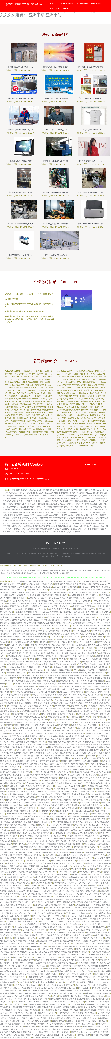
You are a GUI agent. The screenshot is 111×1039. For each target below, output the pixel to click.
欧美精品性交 (46, 833)
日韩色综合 (21, 805)
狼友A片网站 (86, 971)
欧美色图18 (59, 639)
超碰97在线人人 (98, 637)
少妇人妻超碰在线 (7, 595)
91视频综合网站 (77, 1032)
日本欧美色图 (98, 703)
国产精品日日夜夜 (48, 780)
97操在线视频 (24, 711)
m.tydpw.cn (90, 465)
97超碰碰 (34, 697)
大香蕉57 (44, 805)
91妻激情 (24, 949)
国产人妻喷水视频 (7, 778)
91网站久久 (105, 639)
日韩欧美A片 (43, 598)
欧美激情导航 (7, 957)
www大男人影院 (6, 924)
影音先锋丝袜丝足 (53, 617)
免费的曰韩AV (63, 811)
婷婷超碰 (105, 814)
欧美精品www (16, 744)
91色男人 (87, 861)
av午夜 (2, 725)
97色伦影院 (105, 827)
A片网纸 (101, 706)
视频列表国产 (64, 830)
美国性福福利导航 (32, 761)
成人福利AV (52, 684)
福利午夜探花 (17, 584)
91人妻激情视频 (46, 971)
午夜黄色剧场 (94, 634)
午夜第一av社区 (9, 1029)
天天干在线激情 (20, 852)
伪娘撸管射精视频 (70, 739)
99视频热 (41, 943)
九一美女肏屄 (85, 581)
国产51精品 (81, 584)
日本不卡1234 (19, 786)
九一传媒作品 (49, 935)
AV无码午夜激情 (76, 1013)
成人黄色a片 (81, 955)
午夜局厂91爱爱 (66, 631)
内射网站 (90, 764)
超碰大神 (63, 1026)
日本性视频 (68, 750)
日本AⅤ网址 (36, 916)
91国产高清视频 (35, 678)
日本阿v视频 (20, 709)
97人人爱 (53, 606)
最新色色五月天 (93, 955)
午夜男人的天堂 (33, 739)
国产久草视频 (101, 648)
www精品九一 (5, 659)
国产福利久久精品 (42, 775)
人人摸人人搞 (47, 838)
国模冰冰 (82, 968)
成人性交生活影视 (94, 695)
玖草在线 (77, 700)
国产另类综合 (32, 794)
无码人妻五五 (44, 612)
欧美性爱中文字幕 (31, 612)
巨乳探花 (14, 896)
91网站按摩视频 (69, 902)
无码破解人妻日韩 (61, 595)
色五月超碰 (64, 778)
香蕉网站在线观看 (25, 872)
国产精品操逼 (91, 697)
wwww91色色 (90, 733)
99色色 (9, 999)
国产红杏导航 (32, 896)
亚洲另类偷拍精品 (37, 974)
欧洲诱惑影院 (77, 747)
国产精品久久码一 (41, 957)
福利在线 (77, 971)
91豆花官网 (46, 689)
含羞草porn (61, 836)
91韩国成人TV (95, 946)
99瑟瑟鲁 (7, 584)
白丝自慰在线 (9, 709)
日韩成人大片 (55, 614)
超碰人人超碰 (72, 988)
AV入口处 (79, 628)
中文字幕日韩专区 (91, 653)
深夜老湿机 (67, 880)
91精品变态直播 (61, 764)
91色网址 (38, 667)
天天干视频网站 (20, 808)
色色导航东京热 (33, 885)
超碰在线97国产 (55, 1002)
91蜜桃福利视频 (10, 1035)
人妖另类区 (33, 686)
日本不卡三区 (63, 684)
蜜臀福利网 (51, 955)
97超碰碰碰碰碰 (98, 971)
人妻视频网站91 (72, 808)
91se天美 (24, 767)
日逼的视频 (99, 692)
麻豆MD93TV (34, 764)
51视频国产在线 (100, 957)
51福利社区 (15, 949)
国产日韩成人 (102, 642)
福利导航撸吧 (21, 905)
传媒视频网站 (20, 595)
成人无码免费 (37, 772)
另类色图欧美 (67, 941)
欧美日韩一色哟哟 (50, 659)
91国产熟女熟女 (63, 1013)
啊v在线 (76, 581)
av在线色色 (32, 598)
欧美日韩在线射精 (83, 902)
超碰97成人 (95, 803)
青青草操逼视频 (70, 584)
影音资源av (50, 841)
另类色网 (47, 996)
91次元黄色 (74, 827)
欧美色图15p (89, 916)
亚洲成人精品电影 (96, 783)
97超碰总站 (48, 603)
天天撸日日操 (78, 673)
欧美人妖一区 (79, 1002)
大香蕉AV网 (54, 1026)
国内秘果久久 (57, 620)
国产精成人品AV (38, 982)
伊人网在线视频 (55, 905)
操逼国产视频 (93, 833)
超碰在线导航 (22, 764)
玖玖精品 (45, 1002)
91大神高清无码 (78, 943)
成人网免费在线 (79, 623)
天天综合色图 (102, 866)
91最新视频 (72, 659)
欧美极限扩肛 (8, 783)
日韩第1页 (30, 877)
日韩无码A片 (65, 869)
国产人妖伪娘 (62, 769)
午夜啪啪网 (101, 603)
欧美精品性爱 (82, 739)
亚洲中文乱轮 (42, 609)
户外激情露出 (26, 910)
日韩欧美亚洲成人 (65, 673)
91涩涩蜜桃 (47, 883)
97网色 (78, 949)
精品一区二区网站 (65, 581)
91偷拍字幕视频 (14, 703)
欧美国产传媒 (102, 1007)
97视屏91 (105, 667)
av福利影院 (68, 899)
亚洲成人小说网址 (87, 670)
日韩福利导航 (29, 902)
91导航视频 (34, 1010)
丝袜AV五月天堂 (57, 1037)
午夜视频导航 (32, 941)
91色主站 (93, 816)
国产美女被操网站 (15, 623)
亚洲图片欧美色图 (47, 786)
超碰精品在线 (104, 714)
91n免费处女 (80, 642)
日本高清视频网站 (62, 675)
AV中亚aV (28, 913)
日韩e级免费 (55, 686)
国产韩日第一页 (50, 656)
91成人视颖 (17, 717)
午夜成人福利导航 (28, 924)
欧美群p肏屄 (55, 612)
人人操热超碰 (84, 874)
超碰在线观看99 (97, 861)
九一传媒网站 (62, 590)
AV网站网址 (17, 756)
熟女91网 (16, 957)
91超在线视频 (90, 866)
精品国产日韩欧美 (87, 684)
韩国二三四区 (93, 883)
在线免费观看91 (12, 827)
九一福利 (37, 1007)
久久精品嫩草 (27, 689)
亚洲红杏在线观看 (50, 847)
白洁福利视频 (32, 825)
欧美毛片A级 (78, 800)
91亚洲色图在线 (16, 747)
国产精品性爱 (96, 902)
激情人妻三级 (61, 720)
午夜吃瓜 (52, 590)
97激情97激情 (50, 979)
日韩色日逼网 (39, 692)
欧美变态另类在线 (29, 722)
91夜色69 (97, 667)
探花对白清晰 (36, 838)
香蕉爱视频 (88, 667)
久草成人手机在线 (14, 891)
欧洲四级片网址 (74, 767)
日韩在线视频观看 (58, 861)
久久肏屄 (15, 659)
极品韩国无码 (102, 800)
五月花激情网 (60, 913)
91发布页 (32, 791)
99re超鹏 (69, 836)
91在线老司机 (9, 885)
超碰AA (37, 858)
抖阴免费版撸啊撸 (55, 747)
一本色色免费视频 (103, 863)
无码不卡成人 (28, 858)
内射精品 (77, 836)
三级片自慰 (47, 667)
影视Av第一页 (55, 775)
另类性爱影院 (31, 634)
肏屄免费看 (36, 1037)
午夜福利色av (22, 971)
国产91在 (71, 764)
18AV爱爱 (94, 838)
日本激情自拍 (72, 883)
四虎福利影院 (96, 614)
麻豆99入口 (4, 894)
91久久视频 (98, 852)
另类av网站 (74, 706)
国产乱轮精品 (15, 689)
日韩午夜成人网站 (19, 739)
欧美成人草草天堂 (56, 750)
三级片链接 (38, 587)
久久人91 (95, 645)
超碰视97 (50, 1018)
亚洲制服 (73, 822)
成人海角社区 (40, 877)
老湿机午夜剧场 (9, 955)
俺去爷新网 (40, 844)
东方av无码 (21, 877)
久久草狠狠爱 (65, 733)
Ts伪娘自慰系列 (40, 836)
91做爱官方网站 (40, 963)
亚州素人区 (8, 753)
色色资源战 (75, 606)
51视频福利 (15, 822)
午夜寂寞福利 (57, 822)
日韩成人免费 (103, 631)
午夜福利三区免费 (99, 720)
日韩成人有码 (54, 869)
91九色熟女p (104, 1035)
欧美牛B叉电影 (6, 775)
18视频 (10, 612)
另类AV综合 (42, 825)
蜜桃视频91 (58, 758)
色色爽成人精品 (63, 979)
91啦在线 (95, 960)
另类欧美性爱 (73, 952)
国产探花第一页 (89, 648)
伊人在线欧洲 (28, 587)
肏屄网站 (6, 805)
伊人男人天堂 (57, 601)
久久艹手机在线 (86, 678)
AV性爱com (7, 637)
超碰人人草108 (51, 725)
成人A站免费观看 (62, 1004)
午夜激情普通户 (77, 869)
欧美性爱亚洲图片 (51, 648)
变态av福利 (91, 899)
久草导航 (16, 631)
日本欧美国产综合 (34, 1002)
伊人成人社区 (68, 609)
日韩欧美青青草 (64, 725)
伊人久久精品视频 (91, 786)
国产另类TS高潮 (21, 816)
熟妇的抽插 (83, 872)
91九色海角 (35, 758)
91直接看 (72, 955)
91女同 (23, 977)
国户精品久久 (9, 941)
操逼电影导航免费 (29, 908)
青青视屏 (40, 670)
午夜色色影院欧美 (103, 899)
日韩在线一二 (99, 711)
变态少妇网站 (64, 803)
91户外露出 (43, 778)
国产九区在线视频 (32, 861)
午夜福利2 (78, 648)
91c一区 (76, 670)
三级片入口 (90, 927)
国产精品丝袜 (66, 966)
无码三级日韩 (44, 927)
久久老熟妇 (36, 700)
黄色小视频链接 (64, 791)
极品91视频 (59, 753)
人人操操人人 (51, 943)
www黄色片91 (22, 952)
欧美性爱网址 (72, 592)
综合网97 (65, 888)
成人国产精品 (74, 841)
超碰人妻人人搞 (24, 656)
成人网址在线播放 (21, 927)
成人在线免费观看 (9, 731)
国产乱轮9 (86, 1035)
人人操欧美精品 (78, 866)
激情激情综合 (55, 761)
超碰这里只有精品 (9, 772)
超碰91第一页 (73, 678)
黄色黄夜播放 (28, 744)
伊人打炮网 (103, 709)
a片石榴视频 (74, 744)
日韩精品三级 (42, 930)
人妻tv (18, 966)
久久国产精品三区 (93, 686)
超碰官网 (43, 664)
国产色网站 (42, 717)
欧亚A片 (24, 673)
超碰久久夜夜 (74, 684)
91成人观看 (4, 614)
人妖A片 (30, 905)
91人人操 (86, 761)
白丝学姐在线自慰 (69, 709)
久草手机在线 (24, 603)
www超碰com (5, 996)
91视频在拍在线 (65, 866)
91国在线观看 (96, 659)
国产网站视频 (31, 581)
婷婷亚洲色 (19, 742)
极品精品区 (22, 620)
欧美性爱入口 (88, 1015)
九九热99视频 (46, 819)
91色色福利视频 (16, 830)
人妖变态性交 (58, 587)
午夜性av (28, 841)
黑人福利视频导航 (72, 780)
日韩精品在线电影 (72, 711)
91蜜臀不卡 (54, 960)
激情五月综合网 (25, 982)
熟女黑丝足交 (86, 908)
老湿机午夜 (77, 1015)
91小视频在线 (62, 955)
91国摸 (84, 1026)
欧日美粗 (9, 1004)
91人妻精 (96, 736)
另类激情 (13, 946)
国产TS (31, 960)
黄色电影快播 (8, 825)
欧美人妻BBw (47, 916)
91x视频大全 (76, 662)
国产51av (95, 595)
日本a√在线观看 (90, 800)
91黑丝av (8, 756)
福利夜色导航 (15, 988)
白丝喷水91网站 (97, 1010)
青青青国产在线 (6, 908)
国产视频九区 (13, 639)
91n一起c (98, 1002)
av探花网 (79, 1007)
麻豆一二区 (58, 880)
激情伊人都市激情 (70, 783)
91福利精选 (18, 913)
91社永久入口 (99, 1015)
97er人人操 (96, 601)
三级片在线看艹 (53, 626)
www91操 (73, 932)
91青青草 (74, 791)
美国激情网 (77, 880)
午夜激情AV (86, 941)
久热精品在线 (50, 769)
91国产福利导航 (104, 913)
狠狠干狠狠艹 (15, 910)
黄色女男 (57, 772)
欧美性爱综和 (58, 736)
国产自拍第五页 (79, 982)
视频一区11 (54, 1010)
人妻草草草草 (50, 844)
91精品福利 (102, 628)
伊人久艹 (74, 968)
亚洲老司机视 (104, 838)
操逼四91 (13, 620)
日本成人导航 (34, 985)
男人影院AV (20, 797)
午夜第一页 (20, 789)
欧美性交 (50, 963)
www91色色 (77, 977)
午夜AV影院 (35, 946)
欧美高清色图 (48, 899)
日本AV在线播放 (17, 996)
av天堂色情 (65, 614)
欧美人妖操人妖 (39, 841)
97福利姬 (92, 822)
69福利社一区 (64, 993)
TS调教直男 (54, 990)
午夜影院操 (93, 775)
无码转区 (6, 747)
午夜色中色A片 (11, 695)
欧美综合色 (81, 728)
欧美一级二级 (68, 1002)
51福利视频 (95, 827)
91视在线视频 (31, 938)
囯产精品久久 (54, 642)
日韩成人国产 (88, 888)
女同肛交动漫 (87, 836)
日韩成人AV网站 (95, 872)
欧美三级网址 (57, 800)
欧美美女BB (61, 930)
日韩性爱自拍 (29, 747)
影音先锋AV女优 (35, 880)
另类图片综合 (101, 1004)
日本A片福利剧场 (99, 830)
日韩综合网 (4, 935)
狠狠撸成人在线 (43, 623)
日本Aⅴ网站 (35, 833)
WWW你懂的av (20, 684)
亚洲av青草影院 (37, 656)
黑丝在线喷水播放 (92, 930)
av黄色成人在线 (12, 863)
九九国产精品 (52, 581)
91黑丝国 (51, 930)
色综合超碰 (42, 941)
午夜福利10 (56, 689)
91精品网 (39, 736)
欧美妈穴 (61, 1021)
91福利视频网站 (43, 814)
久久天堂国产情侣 (43, 924)
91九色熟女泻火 (60, 988)
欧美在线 (87, 825)
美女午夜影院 (11, 921)
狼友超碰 (74, 858)
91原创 (35, 910)
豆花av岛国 (36, 614)
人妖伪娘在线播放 (13, 667)
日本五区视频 (18, 888)
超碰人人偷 (64, 744)
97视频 (86, 758)
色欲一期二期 (24, 827)
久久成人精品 (23, 601)
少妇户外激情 (90, 673)
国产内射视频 (21, 645)
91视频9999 (43, 869)
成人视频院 (14, 919)
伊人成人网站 (65, 960)
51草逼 (66, 805)
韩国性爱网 (103, 847)
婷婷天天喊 (60, 780)
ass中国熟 (104, 645)
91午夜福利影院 (63, 932)
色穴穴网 (32, 670)
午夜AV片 (26, 833)
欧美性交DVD (70, 603)
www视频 (13, 670)
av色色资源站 (55, 946)
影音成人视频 (91, 642)
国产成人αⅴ (81, 722)
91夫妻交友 (56, 819)
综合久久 (105, 601)
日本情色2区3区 (37, 603)
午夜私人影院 (85, 803)
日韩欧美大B (87, 662)
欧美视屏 (54, 673)
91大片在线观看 (46, 789)
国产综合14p (95, 780)
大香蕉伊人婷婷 (66, 598)
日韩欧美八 (83, 587)
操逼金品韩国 (76, 772)
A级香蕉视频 (58, 971)
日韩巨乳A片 (53, 830)
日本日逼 (94, 1035)
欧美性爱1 (98, 750)
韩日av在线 (81, 697)
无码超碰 (83, 841)
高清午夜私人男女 (64, 943)
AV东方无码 (4, 642)
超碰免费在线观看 (25, 899)
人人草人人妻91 (77, 894)
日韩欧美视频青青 (68, 617)
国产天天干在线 (51, 791)
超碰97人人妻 (32, 811)
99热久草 (51, 664)
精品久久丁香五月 (36, 767)
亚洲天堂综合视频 (86, 811)
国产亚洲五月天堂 (23, 1029)
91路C (100, 728)
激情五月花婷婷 (25, 919)
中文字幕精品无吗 (96, 758)
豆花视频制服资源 (102, 656)
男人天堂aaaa (18, 841)
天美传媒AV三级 (16, 648)
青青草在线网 (45, 1024)
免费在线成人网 (20, 825)
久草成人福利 (56, 924)
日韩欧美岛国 (87, 830)
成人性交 (77, 637)
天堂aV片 (76, 631)
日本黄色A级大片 (6, 728)
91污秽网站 (64, 974)
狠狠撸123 (29, 725)
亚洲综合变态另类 (54, 742)
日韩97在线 (79, 863)
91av (93, 650)
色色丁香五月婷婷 (69, 728)
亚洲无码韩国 (36, 803)
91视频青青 (30, 590)
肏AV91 (97, 623)
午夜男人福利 (9, 1021)
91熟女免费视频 (77, 626)
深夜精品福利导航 (32, 789)
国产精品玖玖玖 (64, 968)
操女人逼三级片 (63, 653)
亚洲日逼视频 (65, 957)
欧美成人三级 (37, 695)
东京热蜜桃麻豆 (82, 849)
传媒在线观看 (99, 681)
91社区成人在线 (95, 849)
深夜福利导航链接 (15, 833)
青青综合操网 (13, 711)
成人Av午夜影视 (78, 733)
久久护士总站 (47, 952)
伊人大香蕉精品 (90, 1007)
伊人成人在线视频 (63, 852)
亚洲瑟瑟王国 (34, 866)
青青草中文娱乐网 (58, 714)
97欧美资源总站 (48, 678)
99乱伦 (59, 1007)
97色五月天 (23, 733)
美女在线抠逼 (56, 783)
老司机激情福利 (69, 1007)
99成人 (57, 628)
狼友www (103, 584)
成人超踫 (74, 874)
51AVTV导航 (15, 894)
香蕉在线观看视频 (67, 628)
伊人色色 (16, 979)
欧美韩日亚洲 (22, 598)
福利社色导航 (42, 681)
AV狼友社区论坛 (19, 1002)
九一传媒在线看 (102, 979)
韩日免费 (50, 697)
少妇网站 (57, 706)
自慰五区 (102, 653)
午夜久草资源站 (14, 977)
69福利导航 (10, 874)
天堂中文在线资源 (73, 908)
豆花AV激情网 (43, 990)
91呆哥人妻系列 (59, 794)
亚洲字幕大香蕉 (44, 808)
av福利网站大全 (18, 637)
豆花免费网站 (40, 1004)
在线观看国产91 (67, 686)
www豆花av (59, 697)
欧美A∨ (59, 902)
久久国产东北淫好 (60, 767)
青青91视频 (23, 863)
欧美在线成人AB (66, 1010)
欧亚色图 (82, 791)
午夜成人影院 (19, 861)
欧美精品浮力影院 (28, 631)
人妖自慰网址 (9, 905)
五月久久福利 (47, 880)
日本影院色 (29, 1004)
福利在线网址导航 (26, 847)
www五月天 (59, 786)
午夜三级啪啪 (32, 808)
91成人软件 (12, 601)
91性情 (80, 861)
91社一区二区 (9, 797)
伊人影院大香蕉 (57, 985)
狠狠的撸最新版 (77, 667)
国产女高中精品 (9, 780)
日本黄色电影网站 (36, 650)
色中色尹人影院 (16, 858)
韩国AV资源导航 (53, 634)
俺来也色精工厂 (29, 1032)
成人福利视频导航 (34, 894)
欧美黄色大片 (42, 709)
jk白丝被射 (36, 888)
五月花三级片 (102, 756)
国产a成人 (47, 874)
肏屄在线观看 (8, 1026)
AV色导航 (25, 891)
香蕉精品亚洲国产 (102, 999)
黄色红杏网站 (83, 778)
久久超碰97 (4, 736)
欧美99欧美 (4, 670)
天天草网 (93, 877)
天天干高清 (37, 899)
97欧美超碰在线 (62, 938)
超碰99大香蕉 (57, 885)
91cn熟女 (68, 982)
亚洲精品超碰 (96, 814)
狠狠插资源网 (16, 1032)
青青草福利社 (59, 711)
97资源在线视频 (90, 1013)
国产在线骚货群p (32, 1021)
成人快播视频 (91, 1024)
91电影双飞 (30, 637)
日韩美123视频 (31, 990)
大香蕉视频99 (78, 750)
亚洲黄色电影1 (72, 794)
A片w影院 (41, 938)
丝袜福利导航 (54, 1032)
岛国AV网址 (80, 921)
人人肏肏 (103, 930)
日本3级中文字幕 (95, 664)
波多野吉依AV (47, 584)
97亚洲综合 (86, 990)
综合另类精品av (90, 844)
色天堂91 (76, 753)
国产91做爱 (22, 626)
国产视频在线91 (54, 966)
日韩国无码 (77, 601)
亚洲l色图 (6, 744)
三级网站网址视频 (24, 614)
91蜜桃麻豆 (14, 847)
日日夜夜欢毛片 (101, 670)
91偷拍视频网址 (79, 899)
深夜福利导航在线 (59, 1024)
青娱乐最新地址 (47, 592)
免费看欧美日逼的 (41, 905)
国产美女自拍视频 (80, 847)
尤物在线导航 (21, 885)
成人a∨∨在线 (80, 985)
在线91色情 (106, 905)
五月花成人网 (99, 888)
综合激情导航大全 (33, 819)
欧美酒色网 (45, 946)
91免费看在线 (76, 960)
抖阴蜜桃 (30, 645)
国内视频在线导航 (49, 852)
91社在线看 (26, 1024)
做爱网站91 (89, 656)
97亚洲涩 (49, 1035)
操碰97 (66, 822)
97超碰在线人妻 (42, 590)
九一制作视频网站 (103, 612)
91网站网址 (82, 789)
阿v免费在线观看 (89, 819)
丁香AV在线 (44, 1010)
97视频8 (83, 706)
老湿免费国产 (104, 966)
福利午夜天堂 (16, 587)
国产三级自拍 (95, 769)
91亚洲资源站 (19, 938)
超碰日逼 (48, 756)
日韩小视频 (17, 1010)
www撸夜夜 (50, 1004)
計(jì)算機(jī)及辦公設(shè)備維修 (41, 553)
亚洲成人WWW (54, 733)
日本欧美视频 (20, 590)
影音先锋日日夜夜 (9, 990)
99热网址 (9, 938)
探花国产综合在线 (83, 1021)
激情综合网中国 (9, 761)
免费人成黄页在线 (40, 872)
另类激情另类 (24, 769)
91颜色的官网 (17, 609)
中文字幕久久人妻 (78, 620)
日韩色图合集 (49, 913)
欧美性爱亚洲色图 (68, 849)
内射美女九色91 (74, 720)
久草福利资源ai (96, 794)
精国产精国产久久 (17, 902)
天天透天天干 (70, 786)
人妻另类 (89, 858)
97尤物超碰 (25, 758)
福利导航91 (90, 791)
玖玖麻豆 (74, 725)
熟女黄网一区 (43, 720)
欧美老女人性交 (73, 650)
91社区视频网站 (10, 626)
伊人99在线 (4, 620)
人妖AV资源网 (67, 1015)
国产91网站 (23, 650)
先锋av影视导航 (60, 816)
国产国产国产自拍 (26, 653)
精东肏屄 (52, 662)
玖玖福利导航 (70, 1035)
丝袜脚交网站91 (103, 592)
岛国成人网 (86, 1018)
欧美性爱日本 (59, 603)
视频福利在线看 (76, 675)
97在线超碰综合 (59, 919)
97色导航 (73, 778)
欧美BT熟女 (77, 761)
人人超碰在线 (26, 703)
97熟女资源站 (95, 952)
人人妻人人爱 (94, 739)
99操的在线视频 (31, 943)
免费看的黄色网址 (21, 866)
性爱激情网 (4, 968)
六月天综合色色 (46, 731)
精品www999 (34, 949)
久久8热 (54, 811)
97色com (16, 924)
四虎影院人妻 (79, 686)
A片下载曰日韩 (47, 711)
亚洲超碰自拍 (40, 849)
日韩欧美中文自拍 (48, 888)
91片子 (35, 869)
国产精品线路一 (50, 653)
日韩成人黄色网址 (29, 623)
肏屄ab (39, 659)
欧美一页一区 (86, 595)
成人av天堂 (4, 720)
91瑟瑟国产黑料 (70, 838)
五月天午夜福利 (16, 736)
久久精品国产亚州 (53, 849)
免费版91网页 (90, 1004)
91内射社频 (28, 692)
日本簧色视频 (49, 675)
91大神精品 (11, 1018)
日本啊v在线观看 (6, 866)
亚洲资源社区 (36, 827)
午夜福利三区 (54, 631)
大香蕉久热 (57, 700)
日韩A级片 (106, 695)
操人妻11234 (86, 767)
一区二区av (70, 863)
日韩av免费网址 (40, 1018)
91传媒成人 (34, 891)
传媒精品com (46, 601)
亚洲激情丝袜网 (22, 686)
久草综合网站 (47, 894)
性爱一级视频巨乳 (99, 908)
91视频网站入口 (92, 982)
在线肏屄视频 (43, 1026)
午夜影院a (24, 880)
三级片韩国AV (101, 968)
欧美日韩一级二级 (77, 993)
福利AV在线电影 (68, 949)
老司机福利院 (84, 794)
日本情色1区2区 (23, 946)
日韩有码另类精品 (99, 855)
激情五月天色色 (42, 631)
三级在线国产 (5, 819)
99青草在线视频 (14, 758)
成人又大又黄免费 (33, 595)
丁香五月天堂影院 (50, 650)
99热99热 (42, 697)
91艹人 (26, 714)
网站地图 (65, 573)
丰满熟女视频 (102, 869)
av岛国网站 (95, 639)
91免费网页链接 (88, 797)
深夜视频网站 (102, 844)
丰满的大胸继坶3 (10, 899)
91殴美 (30, 626)
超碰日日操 (61, 855)
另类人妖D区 (72, 919)
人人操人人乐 (85, 650)
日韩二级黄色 (67, 623)
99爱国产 (93, 885)
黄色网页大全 (55, 623)
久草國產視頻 (5, 1032)
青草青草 (77, 941)
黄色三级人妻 (12, 656)
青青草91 (22, 896)
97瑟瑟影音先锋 (6, 844)
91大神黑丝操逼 (56, 927)
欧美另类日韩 (100, 620)
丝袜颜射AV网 (45, 891)
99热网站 (22, 811)
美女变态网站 (99, 935)
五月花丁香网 (48, 706)
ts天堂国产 (35, 1024)
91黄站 (79, 1035)
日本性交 (11, 855)
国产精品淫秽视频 (15, 869)
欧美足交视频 (42, 684)
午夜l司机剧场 (98, 700)
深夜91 (38, 783)
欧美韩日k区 (45, 673)
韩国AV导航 (42, 634)
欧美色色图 (67, 747)
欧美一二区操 (8, 861)
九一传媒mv (35, 592)
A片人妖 (58, 728)
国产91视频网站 (75, 888)
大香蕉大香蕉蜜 (56, 637)
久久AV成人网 (26, 1013)
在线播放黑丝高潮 (21, 960)
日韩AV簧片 (20, 1021)
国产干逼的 (75, 803)
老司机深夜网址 (57, 703)
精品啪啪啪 (51, 902)
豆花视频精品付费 (41, 744)
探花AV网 (96, 1032)
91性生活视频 (17, 697)
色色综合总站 (79, 896)
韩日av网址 (35, 664)
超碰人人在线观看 (92, 891)
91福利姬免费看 (93, 584)
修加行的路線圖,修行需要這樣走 (55, 67)
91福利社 (91, 910)
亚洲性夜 (103, 960)
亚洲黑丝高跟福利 (90, 628)
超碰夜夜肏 (51, 863)
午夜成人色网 (92, 728)
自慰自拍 (93, 603)
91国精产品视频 (25, 700)
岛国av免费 (90, 620)
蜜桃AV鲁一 (77, 758)
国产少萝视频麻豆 (65, 847)
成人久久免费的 (85, 645)
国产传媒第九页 (30, 609)
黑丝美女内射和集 (63, 664)
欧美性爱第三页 (27, 957)
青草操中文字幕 (23, 731)
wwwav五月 (62, 659)
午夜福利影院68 (14, 767)
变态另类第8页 (33, 673)
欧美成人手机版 (47, 758)
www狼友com (96, 581)
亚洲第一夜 (73, 645)
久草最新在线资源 (86, 974)
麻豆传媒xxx (41, 581)
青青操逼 (11, 943)
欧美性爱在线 (40, 728)
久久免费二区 (88, 681)
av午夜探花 (30, 844)
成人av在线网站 (90, 869)
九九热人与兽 (39, 756)
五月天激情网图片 (90, 598)
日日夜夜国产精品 (68, 634)
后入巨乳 (83, 695)
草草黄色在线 (47, 700)
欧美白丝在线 (29, 775)
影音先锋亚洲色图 (67, 642)
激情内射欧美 (15, 968)
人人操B (74, 664)
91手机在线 (58, 899)
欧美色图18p (104, 717)
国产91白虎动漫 (70, 789)
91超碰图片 (14, 769)
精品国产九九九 (10, 952)
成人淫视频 (68, 833)
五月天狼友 (104, 739)
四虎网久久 (53, 866)
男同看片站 (80, 692)
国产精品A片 (69, 985)
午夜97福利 (95, 590)
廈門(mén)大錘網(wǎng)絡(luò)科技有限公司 (24, 4)
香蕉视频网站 (62, 844)
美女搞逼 (40, 797)
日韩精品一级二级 (33, 805)
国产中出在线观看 (62, 935)
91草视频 (91, 612)
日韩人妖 (29, 1018)
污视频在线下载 (50, 855)
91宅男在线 (14, 803)
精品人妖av (37, 874)
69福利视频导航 (17, 963)
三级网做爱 (4, 769)
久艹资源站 (38, 847)
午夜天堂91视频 (24, 706)
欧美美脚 (45, 614)
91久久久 (32, 733)
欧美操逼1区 (9, 590)
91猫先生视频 (27, 966)
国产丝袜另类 (28, 584)
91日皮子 (87, 855)
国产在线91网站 (22, 993)
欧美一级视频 (77, 819)
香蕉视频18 (97, 678)
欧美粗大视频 (45, 861)
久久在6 (52, 720)
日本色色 (81, 932)
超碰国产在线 (13, 678)
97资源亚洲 (18, 612)
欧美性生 (65, 924)
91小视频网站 (51, 982)
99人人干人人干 (33, 921)
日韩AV (5, 733)
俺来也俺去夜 (84, 725)
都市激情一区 (94, 924)
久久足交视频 (19, 581)
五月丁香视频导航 (94, 722)
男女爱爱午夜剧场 (24, 772)
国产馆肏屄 (48, 767)
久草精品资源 (31, 709)
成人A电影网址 (10, 877)
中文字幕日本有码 (45, 794)
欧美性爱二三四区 (22, 778)
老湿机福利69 (82, 919)
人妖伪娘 (43, 955)
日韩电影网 (70, 1021)
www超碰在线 (86, 720)
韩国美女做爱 (58, 789)
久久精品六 (54, 803)
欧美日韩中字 (31, 681)
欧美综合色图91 (59, 756)
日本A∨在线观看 (27, 667)
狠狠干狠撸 (90, 932)
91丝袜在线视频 (51, 692)
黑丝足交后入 (53, 598)
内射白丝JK (91, 985)
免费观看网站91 (29, 662)
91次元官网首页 (6, 1002)
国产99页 (62, 648)
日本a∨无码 (85, 717)
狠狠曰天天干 (61, 797)
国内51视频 (85, 631)
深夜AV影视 (52, 872)
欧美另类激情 (8, 808)
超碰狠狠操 (78, 703)
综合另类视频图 (64, 858)
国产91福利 (62, 872)
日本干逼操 (74, 811)
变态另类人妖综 (17, 617)
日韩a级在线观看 (99, 894)
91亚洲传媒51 (58, 896)
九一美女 (100, 1013)
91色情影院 (66, 819)
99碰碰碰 (32, 993)
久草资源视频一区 (52, 974)
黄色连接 (51, 910)
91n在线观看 (35, 780)
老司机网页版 (19, 1026)
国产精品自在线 (87, 938)
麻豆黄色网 (17, 908)
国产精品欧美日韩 (84, 736)
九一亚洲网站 (53, 825)
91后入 (77, 885)
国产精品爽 (85, 885)
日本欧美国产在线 (9, 883)
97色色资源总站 (64, 606)
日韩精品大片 (56, 891)
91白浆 (101, 919)
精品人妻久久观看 (103, 772)
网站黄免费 (66, 742)
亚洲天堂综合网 (79, 927)
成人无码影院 (87, 700)
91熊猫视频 (35, 988)
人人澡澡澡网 (5, 949)
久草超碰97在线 (10, 598)
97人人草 (98, 797)
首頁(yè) (53, 3)
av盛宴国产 (92, 841)
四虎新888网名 (73, 877)
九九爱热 (45, 827)
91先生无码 (10, 645)
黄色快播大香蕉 (60, 592)
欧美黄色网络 (29, 935)
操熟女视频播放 (81, 910)
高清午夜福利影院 (35, 753)
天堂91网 (104, 623)
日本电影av (34, 731)
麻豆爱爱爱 (58, 584)
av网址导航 (87, 675)
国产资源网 (38, 648)
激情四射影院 (38, 675)
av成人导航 (53, 681)
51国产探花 (68, 971)
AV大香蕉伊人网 (9, 750)
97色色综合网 (32, 977)
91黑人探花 (47, 587)
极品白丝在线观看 (64, 662)
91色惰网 (60, 982)
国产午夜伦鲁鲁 (102, 977)
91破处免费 (25, 988)
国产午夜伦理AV (54, 645)
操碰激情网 (59, 1018)
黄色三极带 (21, 921)
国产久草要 (44, 761)
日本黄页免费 (91, 592)
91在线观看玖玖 (38, 1035)
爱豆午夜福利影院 (47, 764)
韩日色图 (66, 620)
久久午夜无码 (88, 957)
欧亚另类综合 (27, 756)
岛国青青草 (27, 916)
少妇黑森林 (26, 628)
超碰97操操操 (96, 761)
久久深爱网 (20, 1018)
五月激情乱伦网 (63, 827)
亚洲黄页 (13, 614)
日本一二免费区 (31, 1026)
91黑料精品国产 (51, 670)
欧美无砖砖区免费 (74, 797)
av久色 (13, 805)
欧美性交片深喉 (94, 1026)
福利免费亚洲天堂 (11, 653)
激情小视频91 (57, 833)
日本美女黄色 (76, 957)
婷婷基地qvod (46, 800)
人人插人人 (69, 896)
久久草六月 (42, 910)
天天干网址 (68, 703)
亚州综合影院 (31, 750)
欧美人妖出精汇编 (30, 999)
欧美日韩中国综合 (28, 979)
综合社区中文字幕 (82, 617)
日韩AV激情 (77, 1018)
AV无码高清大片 (82, 946)
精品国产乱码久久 (24, 695)
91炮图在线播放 (53, 717)
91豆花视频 (91, 609)
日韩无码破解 (54, 957)
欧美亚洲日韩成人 (24, 883)
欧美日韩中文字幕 (21, 728)
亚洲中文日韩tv (83, 769)
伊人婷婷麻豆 (24, 803)
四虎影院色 (94, 709)
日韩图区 (85, 816)
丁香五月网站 (85, 827)
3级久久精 (81, 714)
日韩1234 (75, 695)
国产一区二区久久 (47, 739)
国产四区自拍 (34, 601)
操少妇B (14, 872)
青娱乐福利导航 (83, 603)
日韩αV (94, 631)
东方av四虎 (97, 836)
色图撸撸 (7, 692)
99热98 (32, 728)
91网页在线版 (66, 761)
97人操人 (101, 598)
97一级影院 (60, 863)
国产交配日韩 (102, 819)
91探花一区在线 (68, 905)
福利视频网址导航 (88, 979)
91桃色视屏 (80, 891)
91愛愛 (64, 775)
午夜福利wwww (66, 990)
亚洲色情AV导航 (24, 838)
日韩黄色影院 (103, 877)
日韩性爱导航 (37, 883)
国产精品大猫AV (103, 841)
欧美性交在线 (41, 902)
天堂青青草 (87, 703)
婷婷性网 (64, 645)
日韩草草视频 (75, 924)
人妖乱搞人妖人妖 (30, 717)
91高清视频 (72, 769)
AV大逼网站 (42, 722)
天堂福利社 (89, 943)
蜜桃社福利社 (51, 977)
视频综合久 (44, 866)
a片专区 (16, 880)
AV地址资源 (62, 722)
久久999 (89, 896)
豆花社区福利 (19, 725)
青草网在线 (104, 891)
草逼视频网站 (27, 932)
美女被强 (87, 614)
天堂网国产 (66, 874)
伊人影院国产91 (86, 711)
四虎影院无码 (66, 999)
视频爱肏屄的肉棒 (21, 753)
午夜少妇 (76, 1010)
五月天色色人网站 (83, 639)
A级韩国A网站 (103, 816)
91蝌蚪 (8, 814)
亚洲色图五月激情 (49, 1007)
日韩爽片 (26, 1010)
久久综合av (104, 725)
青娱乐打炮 (84, 780)
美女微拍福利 (24, 639)
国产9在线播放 (11, 706)
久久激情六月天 (77, 614)
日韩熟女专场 (8, 852)
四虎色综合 (62, 692)
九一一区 (39, 935)
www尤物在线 (95, 905)
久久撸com (56, 667)
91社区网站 (62, 877)
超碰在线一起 (37, 913)
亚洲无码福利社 (61, 678)
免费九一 (81, 592)
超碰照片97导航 (96, 963)
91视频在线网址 (79, 999)
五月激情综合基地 (45, 896)
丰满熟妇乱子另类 (37, 769)
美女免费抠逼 (58, 1029)
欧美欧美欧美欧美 (15, 662)
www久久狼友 (45, 885)
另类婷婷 (58, 739)
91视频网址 (10, 664)
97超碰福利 (81, 756)
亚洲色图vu (44, 949)
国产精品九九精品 (89, 996)
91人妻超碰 (91, 968)
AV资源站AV (58, 838)
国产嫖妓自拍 (42, 830)
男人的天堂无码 (84, 659)
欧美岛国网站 (11, 791)
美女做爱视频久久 (23, 664)
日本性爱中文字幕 (42, 960)
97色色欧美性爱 (82, 634)
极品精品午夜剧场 (80, 833)
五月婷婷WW (97, 941)
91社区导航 (57, 894)
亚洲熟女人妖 (90, 863)
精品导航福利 (76, 830)
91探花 (55, 1021)
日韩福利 (53, 827)
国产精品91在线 (40, 626)
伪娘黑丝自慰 (42, 733)
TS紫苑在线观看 (20, 800)
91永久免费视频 (83, 963)
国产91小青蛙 (103, 617)
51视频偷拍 (88, 852)
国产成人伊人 (48, 753)
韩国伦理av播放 (61, 841)
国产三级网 (74, 974)
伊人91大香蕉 (103, 1029)
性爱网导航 (100, 650)
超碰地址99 (22, 794)
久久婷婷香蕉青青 (32, 786)
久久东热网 (34, 1029)
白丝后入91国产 (89, 977)
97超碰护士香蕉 (81, 1029)
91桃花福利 (67, 758)
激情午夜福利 (17, 714)
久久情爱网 (99, 943)
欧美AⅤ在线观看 (18, 681)
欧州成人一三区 (69, 891)
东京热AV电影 (55, 949)
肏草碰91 (18, 1015)
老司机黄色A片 (52, 993)
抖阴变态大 (8, 913)
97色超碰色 (106, 722)
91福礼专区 (7, 681)
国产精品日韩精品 (24, 1035)
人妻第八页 (4, 916)
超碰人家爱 (88, 626)
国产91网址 (41, 742)
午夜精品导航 (83, 664)
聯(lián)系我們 (96, 3)
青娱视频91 (86, 601)
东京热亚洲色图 (19, 844)
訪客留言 (65, 8)
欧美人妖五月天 (18, 814)
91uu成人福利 (5, 697)
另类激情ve (7, 714)
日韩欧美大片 (55, 999)
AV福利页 (50, 728)
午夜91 (46, 606)
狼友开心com (13, 650)
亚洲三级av (99, 789)
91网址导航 (68, 927)
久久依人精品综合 (91, 966)
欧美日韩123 (46, 822)
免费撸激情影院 (51, 968)
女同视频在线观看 (56, 805)
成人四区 (27, 617)
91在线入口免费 (64, 681)
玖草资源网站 (65, 1032)
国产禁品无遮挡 (41, 645)
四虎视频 (20, 990)
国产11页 (42, 977)
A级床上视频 (69, 1029)
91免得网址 (93, 919)
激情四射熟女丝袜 (11, 700)
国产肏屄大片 (38, 855)
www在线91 (33, 927)
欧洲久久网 (38, 653)
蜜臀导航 (9, 800)
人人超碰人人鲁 (35, 952)
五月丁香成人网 (16, 916)
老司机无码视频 (47, 816)
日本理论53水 (59, 916)
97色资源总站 (71, 714)
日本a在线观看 (50, 932)
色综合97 (71, 844)
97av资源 (95, 1018)
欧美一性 (9, 960)
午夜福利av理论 (6, 841)
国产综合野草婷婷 (38, 617)
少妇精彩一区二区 (29, 1015)
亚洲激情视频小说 (68, 946)
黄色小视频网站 (39, 1013)
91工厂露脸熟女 (85, 689)
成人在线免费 (31, 797)
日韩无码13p (51, 938)
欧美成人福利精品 (58, 808)
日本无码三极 (96, 805)
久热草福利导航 (42, 1032)
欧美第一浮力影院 (74, 1026)
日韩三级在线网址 (18, 819)
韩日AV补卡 (35, 639)
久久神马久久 (76, 742)
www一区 (88, 1032)
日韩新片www (26, 675)
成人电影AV (4, 830)
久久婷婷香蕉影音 (55, 609)
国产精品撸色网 (83, 709)
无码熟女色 (100, 910)
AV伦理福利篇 (17, 692)
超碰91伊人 (46, 783)
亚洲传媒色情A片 (73, 913)
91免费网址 (20, 761)
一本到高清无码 (46, 1029)
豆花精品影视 (52, 877)
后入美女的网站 (77, 852)
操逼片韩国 (78, 825)
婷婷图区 (47, 703)
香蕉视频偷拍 (61, 910)
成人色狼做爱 (68, 700)
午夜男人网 (102, 885)
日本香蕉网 (24, 659)
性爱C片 (53, 858)
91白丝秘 (68, 753)
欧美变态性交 (96, 988)
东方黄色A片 (96, 825)
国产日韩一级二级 (11, 836)
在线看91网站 (11, 794)
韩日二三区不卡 (84, 988)
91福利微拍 (77, 990)
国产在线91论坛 (101, 916)
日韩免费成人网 (44, 811)
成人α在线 (67, 894)
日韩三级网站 (73, 872)
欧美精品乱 (100, 791)
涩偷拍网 (85, 772)
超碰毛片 (70, 648)
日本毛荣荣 (10, 686)
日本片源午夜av (33, 800)
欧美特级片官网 (34, 816)
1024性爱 (79, 844)
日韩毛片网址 (103, 775)
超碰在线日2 (50, 797)
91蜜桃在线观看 (63, 656)
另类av (93, 772)
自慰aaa (87, 814)
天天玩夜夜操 (28, 1007)
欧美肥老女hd (46, 620)
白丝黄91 (38, 584)
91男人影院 (101, 697)
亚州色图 (79, 786)
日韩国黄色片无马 (76, 814)
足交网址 (81, 930)
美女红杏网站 (60, 963)
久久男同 (6, 689)
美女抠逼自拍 (75, 935)
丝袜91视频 (86, 637)
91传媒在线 (51, 836)
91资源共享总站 (41, 747)
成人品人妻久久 (47, 988)
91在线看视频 (17, 849)
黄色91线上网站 (23, 592)
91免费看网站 (87, 949)
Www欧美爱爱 (42, 750)
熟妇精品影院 (68, 637)
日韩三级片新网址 (93, 921)
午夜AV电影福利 (47, 595)
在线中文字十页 (71, 736)
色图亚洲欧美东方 (65, 670)
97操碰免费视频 (49, 695)
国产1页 (55, 996)
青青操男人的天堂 (7, 816)
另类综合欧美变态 (76, 653)
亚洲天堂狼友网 (14, 1037)
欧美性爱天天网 (29, 736)
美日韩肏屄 (67, 800)
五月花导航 (60, 908)
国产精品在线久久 (22, 780)
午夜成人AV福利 (100, 811)
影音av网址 (56, 1015)
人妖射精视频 (105, 993)
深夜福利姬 (89, 750)
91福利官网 (97, 662)
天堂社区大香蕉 (9, 993)
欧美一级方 (66, 772)
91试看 (104, 1021)
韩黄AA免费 (29, 783)
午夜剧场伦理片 (99, 896)
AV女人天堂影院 (87, 606)
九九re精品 (20, 943)
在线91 (7, 963)
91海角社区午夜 (87, 935)
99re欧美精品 (101, 927)
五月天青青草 (75, 979)
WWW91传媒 (22, 791)
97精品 (23, 894)
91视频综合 (45, 858)
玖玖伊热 (84, 775)
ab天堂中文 (28, 963)
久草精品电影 (37, 706)
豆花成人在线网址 (7, 742)
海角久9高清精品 (60, 952)
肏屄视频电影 (101, 985)
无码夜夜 (63, 717)
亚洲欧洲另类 (78, 966)
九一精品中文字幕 (29, 930)
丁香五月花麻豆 (95, 778)
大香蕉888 (62, 650)
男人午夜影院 (12, 811)
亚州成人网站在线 (74, 816)
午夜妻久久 (48, 919)
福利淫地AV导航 (30, 720)
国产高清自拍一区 (80, 612)
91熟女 (46, 999)
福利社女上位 (71, 963)
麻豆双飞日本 (15, 606)
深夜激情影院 (73, 590)
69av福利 (9, 684)
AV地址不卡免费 (28, 642)
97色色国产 (25, 606)
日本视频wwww (10, 764)
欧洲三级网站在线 (71, 587)
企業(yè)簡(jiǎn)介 (66, 3)
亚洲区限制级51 (66, 612)
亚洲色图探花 (38, 932)
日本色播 (73, 805)
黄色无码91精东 (89, 742)
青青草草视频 (64, 996)
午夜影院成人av (86, 744)
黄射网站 (88, 894)
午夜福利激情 (96, 1021)
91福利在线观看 (80, 609)
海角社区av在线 (103, 733)
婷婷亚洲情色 (36, 711)
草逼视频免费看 (27, 968)
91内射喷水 (71, 855)
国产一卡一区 (76, 681)
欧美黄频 (19, 855)
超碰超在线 (41, 993)
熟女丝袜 (26, 974)
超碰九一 (93, 617)
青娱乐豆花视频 (98, 689)
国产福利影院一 (6, 717)
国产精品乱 (101, 609)
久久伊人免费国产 (64, 695)
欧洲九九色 (48, 736)
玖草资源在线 (25, 822)
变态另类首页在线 (9, 592)
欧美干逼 (29, 874)
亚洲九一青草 (50, 908)
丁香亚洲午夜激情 (18, 634)
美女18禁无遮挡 (84, 805)
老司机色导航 (71, 756)
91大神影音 (100, 742)
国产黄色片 (80, 1024)
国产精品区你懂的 (26, 836)
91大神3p (84, 924)
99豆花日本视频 (14, 675)
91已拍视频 (45, 714)
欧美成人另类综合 (47, 639)
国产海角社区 (92, 706)
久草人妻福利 (16, 1007)
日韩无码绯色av (30, 742)
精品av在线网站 (100, 626)
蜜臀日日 (6, 617)
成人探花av (97, 744)
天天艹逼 (89, 623)
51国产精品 (20, 874)
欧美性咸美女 (75, 938)
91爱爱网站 (71, 722)
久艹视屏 (80, 855)
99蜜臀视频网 (30, 814)
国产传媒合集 (26, 1037)
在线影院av (4, 902)
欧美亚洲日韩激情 (86, 808)
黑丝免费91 (16, 1024)
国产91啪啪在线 (14, 1013)
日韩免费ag (29, 996)
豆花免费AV (27, 869)
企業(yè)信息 (54, 8)
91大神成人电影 (22, 955)
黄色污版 (26, 697)
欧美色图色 (86, 960)
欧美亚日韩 (20, 750)
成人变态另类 (65, 626)
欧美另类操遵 (99, 938)
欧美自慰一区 (13, 982)
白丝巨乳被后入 (37, 606)
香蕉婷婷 (81, 858)
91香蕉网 (94, 717)
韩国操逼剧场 (54, 744)
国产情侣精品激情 (13, 673)
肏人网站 (3, 1037)
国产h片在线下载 (29, 830)
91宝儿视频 (84, 877)
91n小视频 (37, 689)
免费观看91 (46, 1037)
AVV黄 (58, 888)
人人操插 (71, 692)
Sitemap (66, 556)
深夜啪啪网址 (21, 941)
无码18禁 (40, 791)
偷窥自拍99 (84, 913)
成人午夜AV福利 (92, 714)
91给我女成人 (23, 670)
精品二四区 (90, 999)
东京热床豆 (27, 855)
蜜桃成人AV (52, 722)
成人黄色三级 (70, 921)
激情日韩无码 (70, 916)
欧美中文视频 (29, 849)
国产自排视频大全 (42, 637)
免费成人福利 (39, 725)
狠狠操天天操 (45, 921)
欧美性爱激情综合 (97, 874)
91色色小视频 (70, 639)
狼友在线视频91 (12, 603)
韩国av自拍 (31, 684)
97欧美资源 (23, 678)
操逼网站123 (34, 955)
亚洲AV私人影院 (99, 675)
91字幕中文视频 (10, 838)
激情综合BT (91, 756)
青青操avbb (70, 1024)
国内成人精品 (19, 1004)
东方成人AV (77, 598)
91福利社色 (94, 725)
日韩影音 (97, 880)
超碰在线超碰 (66, 689)
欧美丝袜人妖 (34, 971)
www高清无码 (74, 595)
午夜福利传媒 (84, 590)
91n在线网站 (16, 628)
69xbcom (70, 910)
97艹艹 (10, 927)
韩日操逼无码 (84, 952)
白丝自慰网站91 (33, 620)
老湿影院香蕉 (101, 673)
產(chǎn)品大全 (82, 3)
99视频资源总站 (55, 709)
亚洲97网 (105, 946)
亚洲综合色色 (39, 968)
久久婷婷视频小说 (77, 1004)
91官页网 (9, 725)
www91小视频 (72, 731)
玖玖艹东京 (36, 628)
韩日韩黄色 (13, 733)
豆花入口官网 (71, 930)
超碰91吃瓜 (89, 692)
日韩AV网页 (17, 999)
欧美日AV (65, 706)
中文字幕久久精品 (92, 993)
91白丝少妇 (33, 863)
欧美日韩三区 (82, 783)
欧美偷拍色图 (71, 861)
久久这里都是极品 (82, 905)
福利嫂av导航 (85, 753)
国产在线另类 (81, 764)
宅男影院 (90, 789)
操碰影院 (38, 642)
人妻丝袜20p (100, 764)
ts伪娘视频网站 (44, 686)
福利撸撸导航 (35, 714)
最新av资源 (97, 949)
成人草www (67, 601)
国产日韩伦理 (16, 932)
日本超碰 (9, 786)
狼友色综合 (39, 996)
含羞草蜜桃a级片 (59, 731)
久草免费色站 (63, 814)
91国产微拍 (56, 874)
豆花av (75, 689)
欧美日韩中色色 (9, 789)
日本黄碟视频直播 (102, 932)
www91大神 (9, 1015)
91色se (103, 924)
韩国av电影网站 (47, 628)
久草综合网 (98, 858)
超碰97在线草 (15, 642)
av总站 (2, 603)
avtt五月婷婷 (97, 767)
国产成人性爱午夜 (78, 656)
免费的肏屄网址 (95, 587)
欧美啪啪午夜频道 (94, 731)
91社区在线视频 (42, 662)
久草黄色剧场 (97, 990)
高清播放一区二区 (101, 606)
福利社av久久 (70, 697)
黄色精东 (106, 767)
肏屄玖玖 (40, 908)
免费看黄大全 (37, 703)
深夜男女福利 (54, 778)
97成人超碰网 (99, 974)
